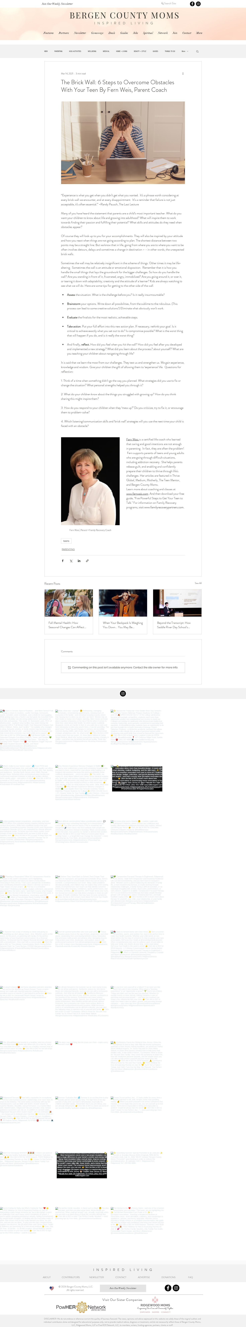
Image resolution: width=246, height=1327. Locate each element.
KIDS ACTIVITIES (75, 51)
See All (198, 583)
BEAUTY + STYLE (140, 51)
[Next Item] (236, 985)
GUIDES (155, 51)
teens (66, 541)
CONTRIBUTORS (71, 1277)
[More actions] (183, 74)
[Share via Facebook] (62, 560)
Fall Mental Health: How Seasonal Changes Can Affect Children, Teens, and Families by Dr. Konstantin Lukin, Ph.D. (68, 625)
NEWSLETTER (96, 1277)
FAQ (190, 1277)
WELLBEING (92, 51)
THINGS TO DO (170, 51)
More (183, 51)
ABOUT (47, 1277)
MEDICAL (106, 51)
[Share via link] (87, 560)
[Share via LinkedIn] (79, 560)
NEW (46, 51)
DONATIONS (169, 1277)
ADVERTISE (144, 1277)
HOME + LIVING (121, 51)
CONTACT (120, 1277)
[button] (197, 51)
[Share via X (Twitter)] (70, 560)
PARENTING (58, 51)
